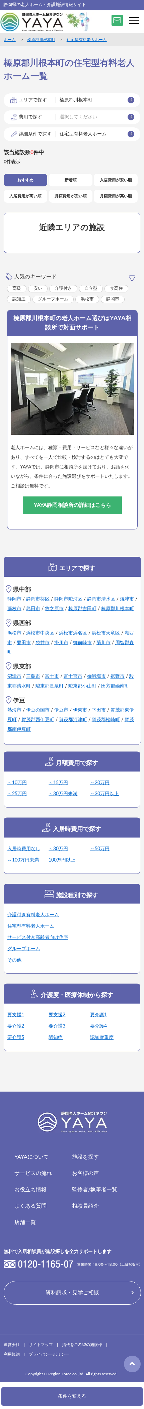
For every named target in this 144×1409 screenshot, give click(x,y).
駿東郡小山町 (82, 686)
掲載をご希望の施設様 (82, 1345)
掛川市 (61, 642)
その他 (14, 960)
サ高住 (116, 288)
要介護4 (98, 1026)
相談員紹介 (85, 1206)
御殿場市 (96, 676)
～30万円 (58, 849)
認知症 (18, 299)
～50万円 (100, 849)
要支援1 (15, 1015)
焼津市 (127, 599)
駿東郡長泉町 (49, 686)
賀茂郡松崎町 (106, 720)
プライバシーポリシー (49, 1354)
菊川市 (103, 642)
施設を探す (85, 1157)
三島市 (33, 676)
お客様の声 (85, 1173)
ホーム (10, 40)
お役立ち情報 (30, 1189)
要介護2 (15, 1026)
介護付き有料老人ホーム (33, 915)
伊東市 (80, 710)
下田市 (99, 710)
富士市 (52, 676)
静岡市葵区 (38, 599)
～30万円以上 (104, 794)
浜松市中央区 (40, 633)
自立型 (90, 288)
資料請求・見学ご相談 (72, 1292)
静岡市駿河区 (68, 599)
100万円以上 (62, 860)
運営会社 (12, 1345)
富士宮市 (73, 676)
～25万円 (17, 794)
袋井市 (42, 642)
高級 (16, 288)
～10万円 (17, 783)
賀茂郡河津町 (73, 720)
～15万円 (58, 783)
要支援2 (57, 1015)
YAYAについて (31, 1157)
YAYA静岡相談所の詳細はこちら (72, 505)
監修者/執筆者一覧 (94, 1189)
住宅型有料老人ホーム (87, 40)
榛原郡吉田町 (82, 608)
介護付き (63, 288)
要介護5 (15, 1037)
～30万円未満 (63, 794)
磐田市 (24, 642)
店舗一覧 (25, 1222)
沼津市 (14, 676)
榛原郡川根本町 (41, 40)
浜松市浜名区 (73, 633)
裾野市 (118, 676)
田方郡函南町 (115, 686)
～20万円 (100, 783)
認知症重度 (102, 1037)
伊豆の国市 (38, 710)
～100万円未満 (23, 860)
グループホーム (53, 299)
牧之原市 (54, 608)
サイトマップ (41, 1345)
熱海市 (14, 710)
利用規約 (12, 1354)
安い (37, 288)
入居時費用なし (23, 849)
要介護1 (98, 1015)
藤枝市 (14, 608)
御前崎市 (82, 642)
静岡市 (112, 299)
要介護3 (57, 1026)
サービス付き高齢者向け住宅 (37, 937)
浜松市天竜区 (106, 633)
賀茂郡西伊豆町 (37, 720)
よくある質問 (30, 1206)
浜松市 (87, 299)
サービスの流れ (33, 1173)
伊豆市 (61, 710)
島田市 (33, 608)
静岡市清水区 (101, 599)
